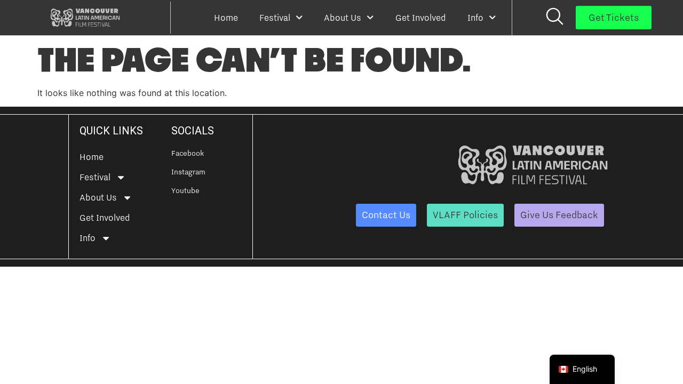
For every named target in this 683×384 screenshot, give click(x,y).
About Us (342, 17)
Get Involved (420, 17)
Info (475, 17)
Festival (274, 17)
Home (226, 17)
